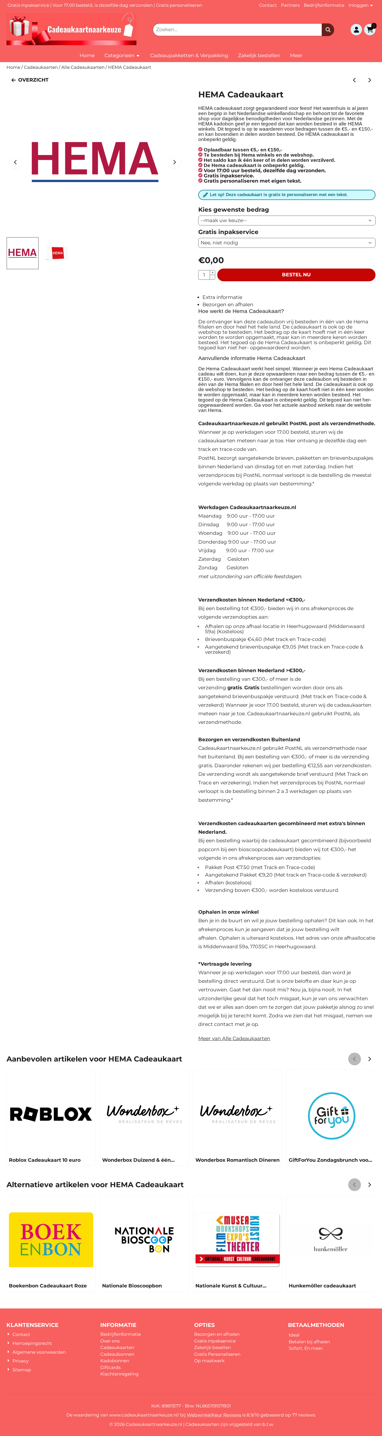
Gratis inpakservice (215, 1341)
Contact (268, 5)
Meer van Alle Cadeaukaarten (234, 1038)
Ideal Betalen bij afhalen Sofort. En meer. (309, 1341)
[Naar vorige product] (354, 80)
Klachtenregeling (119, 1374)
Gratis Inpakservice (28, 5)
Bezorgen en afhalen (227, 305)
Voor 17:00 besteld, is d (77, 5)
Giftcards (110, 1367)
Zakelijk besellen (212, 1347)
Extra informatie (222, 297)
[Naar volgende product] (369, 80)
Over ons (110, 1341)
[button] (356, 29)
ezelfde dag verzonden (127, 5)
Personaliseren (224, 1354)
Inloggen (358, 5)
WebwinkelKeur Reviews (214, 1415)
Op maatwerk (209, 1360)
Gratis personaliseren (180, 5)
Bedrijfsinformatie (324, 5)
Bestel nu (296, 275)
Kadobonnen (114, 1360)
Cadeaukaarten (117, 1347)
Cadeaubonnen (117, 1354)
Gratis (201, 1354)
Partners (290, 5)
